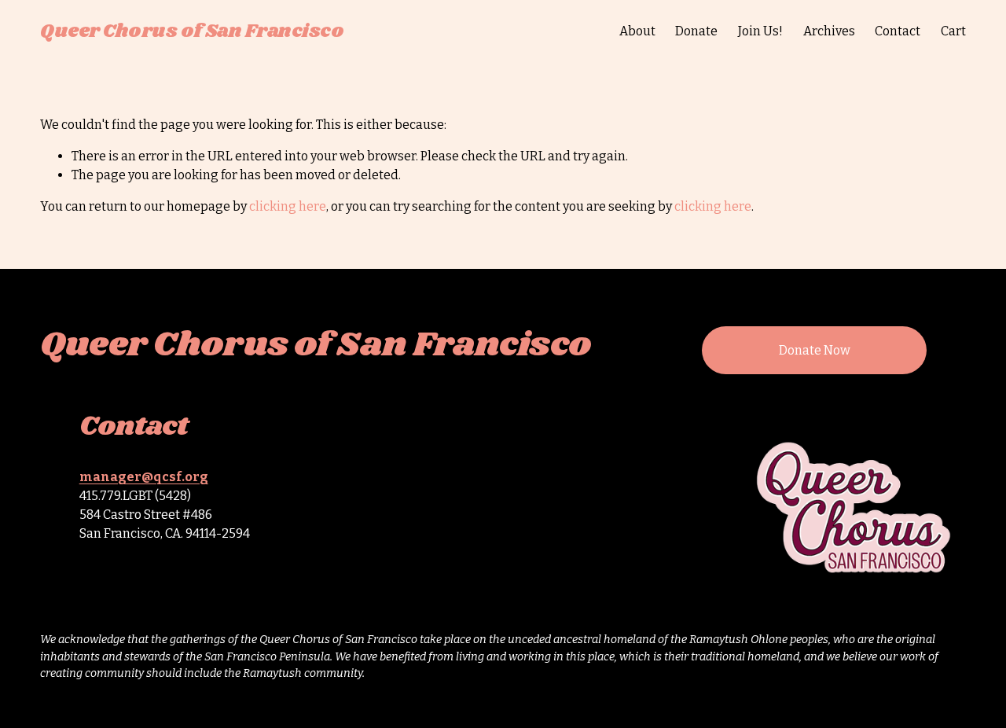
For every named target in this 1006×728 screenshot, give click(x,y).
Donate (696, 31)
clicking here (287, 206)
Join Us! (760, 31)
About (637, 31)
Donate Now (814, 350)
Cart (953, 31)
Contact (897, 31)
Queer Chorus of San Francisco (191, 31)
